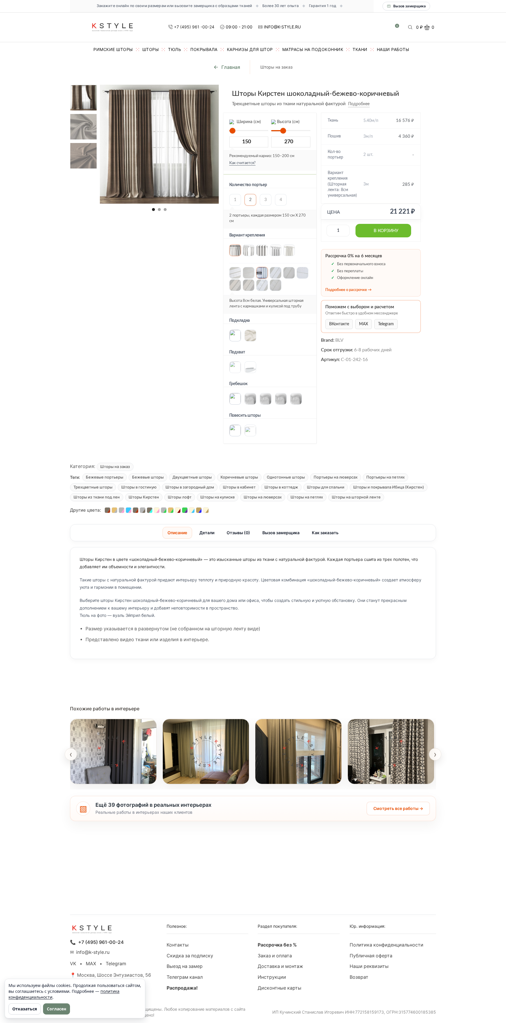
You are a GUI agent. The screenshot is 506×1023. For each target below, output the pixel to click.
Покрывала (204, 49)
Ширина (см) (248, 122)
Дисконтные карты (279, 988)
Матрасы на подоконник (312, 49)
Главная (230, 67)
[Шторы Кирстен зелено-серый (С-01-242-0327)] (164, 510)
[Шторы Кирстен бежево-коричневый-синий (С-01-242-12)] (199, 510)
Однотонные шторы (286, 477)
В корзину (385, 231)
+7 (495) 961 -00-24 (194, 26)
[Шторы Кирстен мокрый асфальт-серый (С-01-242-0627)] (143, 510)
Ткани (360, 49)
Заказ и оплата (275, 956)
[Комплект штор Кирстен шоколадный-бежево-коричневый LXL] (83, 97)
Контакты (178, 945)
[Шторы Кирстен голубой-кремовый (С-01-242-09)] (192, 510)
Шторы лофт (180, 497)
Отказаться (24, 1009)
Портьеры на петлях (385, 477)
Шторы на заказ (276, 66)
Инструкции (272, 977)
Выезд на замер (185, 966)
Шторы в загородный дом (189, 487)
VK (73, 963)
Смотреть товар (94, 776)
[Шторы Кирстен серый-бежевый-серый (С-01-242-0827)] (114, 510)
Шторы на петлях (306, 497)
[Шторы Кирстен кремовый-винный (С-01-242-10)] (178, 510)
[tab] (177, 533)
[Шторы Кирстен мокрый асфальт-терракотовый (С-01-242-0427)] (136, 510)
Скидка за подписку (190, 956)
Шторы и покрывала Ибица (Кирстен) (388, 487)
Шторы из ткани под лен (96, 497)
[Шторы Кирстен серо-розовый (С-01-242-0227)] (121, 510)
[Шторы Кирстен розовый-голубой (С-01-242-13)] (128, 510)
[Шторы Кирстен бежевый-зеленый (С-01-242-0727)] (171, 510)
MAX (363, 324)
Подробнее (359, 104)
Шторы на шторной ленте (356, 497)
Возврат (359, 977)
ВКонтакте (339, 324)
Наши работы (393, 49)
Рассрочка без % (277, 945)
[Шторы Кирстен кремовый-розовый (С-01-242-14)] (157, 510)
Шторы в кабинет (239, 487)
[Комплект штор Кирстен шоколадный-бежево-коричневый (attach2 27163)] (83, 156)
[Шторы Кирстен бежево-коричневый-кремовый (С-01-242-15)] (206, 510)
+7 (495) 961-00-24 (101, 942)
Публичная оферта (371, 956)
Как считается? (242, 163)
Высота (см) (288, 122)
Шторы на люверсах (263, 497)
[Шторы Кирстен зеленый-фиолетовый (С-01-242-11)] (185, 510)
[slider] (232, 131)
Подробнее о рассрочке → (348, 290)
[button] (153, 209)
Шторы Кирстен (144, 497)
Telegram (386, 324)
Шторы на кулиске (217, 497)
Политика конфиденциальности (386, 945)
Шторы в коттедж (281, 487)
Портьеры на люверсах (336, 477)
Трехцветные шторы (92, 487)
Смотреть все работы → (398, 808)
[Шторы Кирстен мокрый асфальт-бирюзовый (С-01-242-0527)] (150, 510)
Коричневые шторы (239, 477)
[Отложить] (374, 104)
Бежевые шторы (148, 477)
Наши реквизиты (369, 966)
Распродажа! (182, 988)
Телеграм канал (185, 977)
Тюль (174, 49)
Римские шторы (113, 49)
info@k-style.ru (93, 952)
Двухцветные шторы (192, 477)
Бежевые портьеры (104, 477)
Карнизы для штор (250, 49)
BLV (339, 340)
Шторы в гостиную (139, 487)
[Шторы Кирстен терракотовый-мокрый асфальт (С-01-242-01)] (107, 510)
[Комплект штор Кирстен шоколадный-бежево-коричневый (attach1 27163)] (83, 127)
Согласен (56, 1009)
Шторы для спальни (325, 487)
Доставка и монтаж (280, 966)
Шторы (150, 49)
